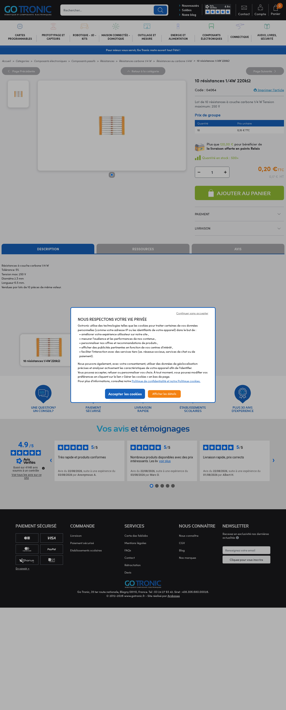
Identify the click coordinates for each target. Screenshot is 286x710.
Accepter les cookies (125, 393)
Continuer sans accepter (192, 313)
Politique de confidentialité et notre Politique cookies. (166, 381)
